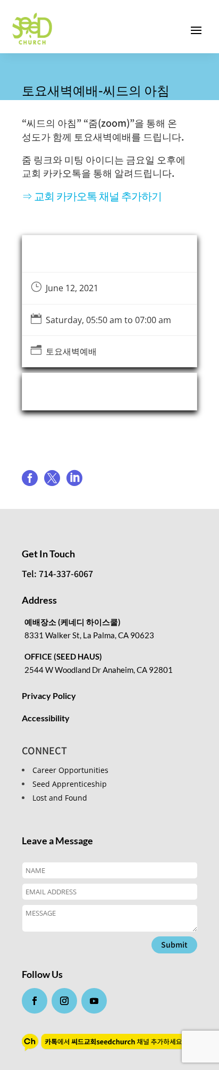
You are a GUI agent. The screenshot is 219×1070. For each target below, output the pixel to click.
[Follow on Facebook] (34, 1001)
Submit (174, 944)
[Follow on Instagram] (64, 1001)
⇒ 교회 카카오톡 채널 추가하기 (92, 195)
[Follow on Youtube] (94, 1001)
